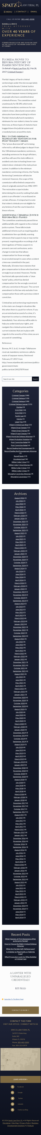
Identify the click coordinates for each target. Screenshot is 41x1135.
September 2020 (19, 706)
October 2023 (19, 598)
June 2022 (19, 645)
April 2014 (19, 917)
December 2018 (19, 768)
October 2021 (19, 668)
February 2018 (19, 797)
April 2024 (19, 580)
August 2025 (19, 533)
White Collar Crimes (18, 468)
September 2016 (19, 847)
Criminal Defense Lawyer (18, 404)
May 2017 (19, 824)
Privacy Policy (25, 1123)
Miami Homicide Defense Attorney (19, 436)
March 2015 (19, 897)
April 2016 (19, 862)
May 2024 (19, 577)
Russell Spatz (19, 456)
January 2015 (19, 903)
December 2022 (19, 627)
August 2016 (19, 850)
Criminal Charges (15, 72)
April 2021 (19, 686)
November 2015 (19, 873)
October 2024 (19, 562)
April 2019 (19, 756)
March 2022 (19, 653)
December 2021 (19, 662)
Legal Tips (19, 422)
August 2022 (19, 639)
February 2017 (19, 832)
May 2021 (19, 683)
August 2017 (19, 815)
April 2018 (19, 791)
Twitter (20, 1098)
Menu (9, 12)
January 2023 (19, 624)
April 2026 (19, 510)
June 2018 (19, 785)
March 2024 (19, 583)
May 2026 (19, 507)
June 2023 (19, 609)
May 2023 (19, 612)
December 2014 (19, 906)
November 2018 (19, 771)
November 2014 (19, 909)
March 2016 (19, 865)
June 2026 (19, 504)
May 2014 (19, 915)
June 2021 (19, 680)
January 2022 (19, 659)
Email (34, 12)
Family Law (19, 416)
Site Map (15, 1123)
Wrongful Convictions (19, 477)
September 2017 (19, 812)
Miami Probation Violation (19, 439)
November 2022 (19, 630)
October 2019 (19, 739)
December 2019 (19, 733)
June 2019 (19, 750)
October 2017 (19, 809)
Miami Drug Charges (19, 428)
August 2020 (19, 709)
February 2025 (19, 551)
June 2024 (19, 574)
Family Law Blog (22, 1110)
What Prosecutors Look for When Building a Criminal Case (20, 958)
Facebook (20, 1087)
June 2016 (19, 856)
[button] (39, 1119)
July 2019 (19, 747)
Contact (21, 12)
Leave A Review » (20, 1079)
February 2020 (19, 727)
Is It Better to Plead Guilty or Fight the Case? (20, 953)
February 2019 (19, 762)
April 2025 (19, 545)
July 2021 (19, 677)
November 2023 (19, 595)
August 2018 (19, 780)
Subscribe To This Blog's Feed (13, 999)
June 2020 (19, 715)
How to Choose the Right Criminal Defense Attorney (20, 945)
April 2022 (19, 651)
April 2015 (19, 894)
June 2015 (19, 888)
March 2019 (19, 759)
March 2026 (19, 513)
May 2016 (19, 859)
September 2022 (19, 636)
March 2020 (19, 724)
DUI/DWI (19, 410)
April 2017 (19, 827)
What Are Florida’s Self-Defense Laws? (20, 949)
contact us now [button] (19, 1010)
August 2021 (19, 674)
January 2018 (19, 800)
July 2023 (19, 607)
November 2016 (19, 841)
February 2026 (19, 516)
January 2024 (19, 589)
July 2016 (19, 853)
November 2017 (19, 806)
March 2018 (19, 794)
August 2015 (19, 882)
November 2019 (19, 736)
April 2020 (19, 721)
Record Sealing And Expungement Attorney (20, 451)
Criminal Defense (18, 398)
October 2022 (19, 633)
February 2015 (19, 900)
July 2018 (19, 783)
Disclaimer (7, 1123)
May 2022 (19, 648)
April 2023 (19, 615)
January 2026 (19, 518)
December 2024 (19, 557)
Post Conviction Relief (19, 442)
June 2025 (19, 539)
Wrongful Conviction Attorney (19, 474)
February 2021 (19, 692)
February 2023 (19, 621)
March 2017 (19, 829)
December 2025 (19, 521)
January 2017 (19, 835)
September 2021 (19, 671)
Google (19, 1092)
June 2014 (19, 912)
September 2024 (19, 565)
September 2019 (19, 741)
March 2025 (19, 548)
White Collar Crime (19, 462)
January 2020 (19, 730)
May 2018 (19, 788)
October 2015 (19, 876)
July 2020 (19, 712)
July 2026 (19, 501)
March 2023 (19, 618)
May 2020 (19, 718)
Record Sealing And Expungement (19, 448)
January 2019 (19, 765)
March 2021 (19, 689)
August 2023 (19, 604)
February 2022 (19, 656)
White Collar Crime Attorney (19, 465)
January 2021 (19, 695)
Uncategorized (18, 459)
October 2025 (19, 527)
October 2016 (19, 844)
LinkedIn (20, 1104)
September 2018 (19, 777)
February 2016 (19, 868)
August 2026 (19, 498)
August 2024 (19, 568)
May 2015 (19, 891)
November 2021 (19, 665)
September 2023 (19, 601)
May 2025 (19, 542)
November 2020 (19, 700)
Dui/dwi (19, 407)
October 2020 (19, 703)
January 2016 (19, 871)
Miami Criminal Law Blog (18, 425)
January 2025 (19, 554)
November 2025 (19, 524)
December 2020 (19, 697)
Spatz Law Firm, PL (21, 68)
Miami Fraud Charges (19, 433)
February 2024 (19, 586)
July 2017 (19, 818)
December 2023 (19, 592)
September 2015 (19, 879)
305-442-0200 (27, 19)
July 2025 (19, 536)
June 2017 (19, 821)
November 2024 (19, 560)
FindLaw (30, 1126)
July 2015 (19, 885)
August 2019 (19, 744)
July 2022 (19, 642)
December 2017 (19, 803)
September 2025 (19, 530)
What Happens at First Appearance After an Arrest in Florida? (20, 940)
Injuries (19, 419)
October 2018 (19, 774)
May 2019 (19, 753)
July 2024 (19, 571)
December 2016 (19, 838)
